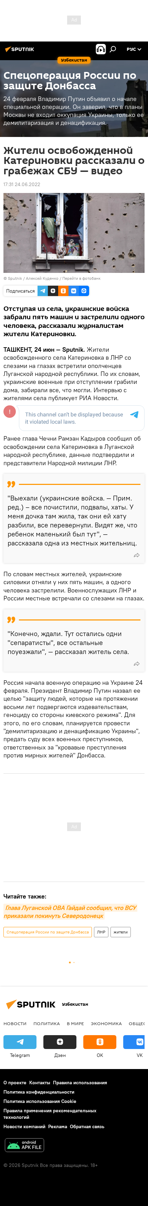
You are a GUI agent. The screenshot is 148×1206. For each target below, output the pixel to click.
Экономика (106, 1023)
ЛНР (101, 932)
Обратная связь (87, 1126)
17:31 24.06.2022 (21, 184)
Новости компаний (24, 1126)
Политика (46, 1023)
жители (121, 932)
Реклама (57, 1126)
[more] (137, 555)
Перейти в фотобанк (81, 278)
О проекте (15, 1082)
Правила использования (80, 1082)
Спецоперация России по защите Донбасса (48, 932)
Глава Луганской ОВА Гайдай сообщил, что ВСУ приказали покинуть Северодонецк (70, 912)
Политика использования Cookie (39, 1101)
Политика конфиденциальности (38, 1092)
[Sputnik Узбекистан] (20, 52)
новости (15, 1023)
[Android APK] (24, 1146)
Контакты (39, 1082)
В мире (75, 1023)
